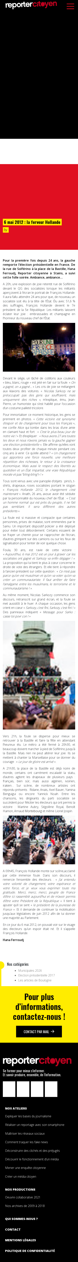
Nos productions (20, 1189)
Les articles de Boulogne (34, 980)
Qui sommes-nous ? (21, 1219)
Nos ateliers (16, 1108)
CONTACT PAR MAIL (36, 1031)
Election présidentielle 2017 (36, 975)
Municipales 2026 (30, 970)
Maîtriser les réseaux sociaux (25, 1133)
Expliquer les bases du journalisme (28, 1116)
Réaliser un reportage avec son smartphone (34, 1125)
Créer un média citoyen (20, 1176)
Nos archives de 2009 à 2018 (25, 1206)
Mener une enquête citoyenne (25, 1168)
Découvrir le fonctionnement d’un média (32, 1159)
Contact (13, 1229)
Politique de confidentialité (30, 1251)
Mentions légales (20, 1240)
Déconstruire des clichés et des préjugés (32, 1151)
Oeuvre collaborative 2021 (23, 1197)
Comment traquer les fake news (26, 1142)
